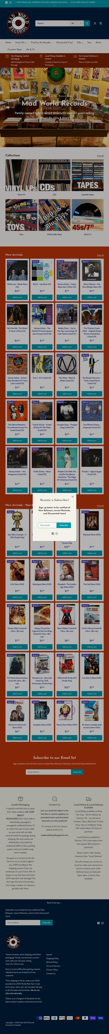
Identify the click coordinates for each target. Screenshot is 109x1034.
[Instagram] (57, 533)
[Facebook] (53, 533)
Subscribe (64, 525)
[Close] (73, 497)
